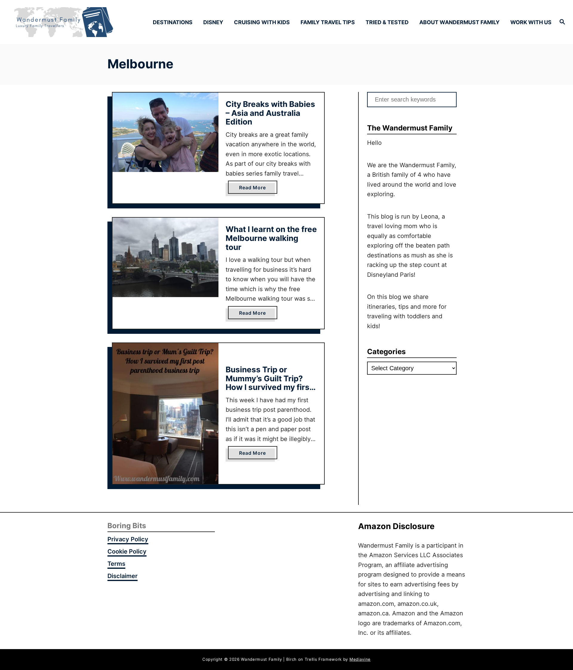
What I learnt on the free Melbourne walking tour (271, 238)
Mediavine (360, 659)
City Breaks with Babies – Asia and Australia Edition (270, 112)
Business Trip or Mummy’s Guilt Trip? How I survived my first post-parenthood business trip (269, 387)
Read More (254, 189)
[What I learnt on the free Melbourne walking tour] (165, 257)
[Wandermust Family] (81, 22)
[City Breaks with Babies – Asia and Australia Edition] (165, 132)
